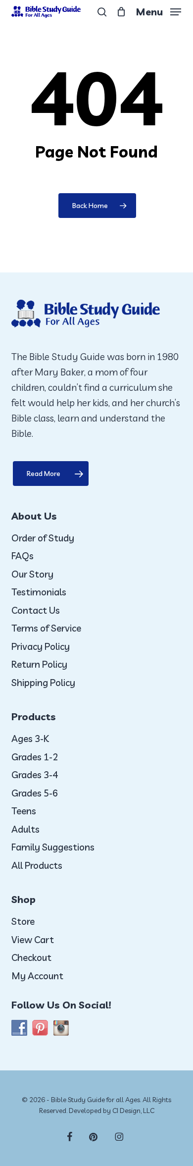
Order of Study (42, 538)
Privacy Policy (40, 646)
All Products (36, 865)
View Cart (32, 940)
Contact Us (35, 610)
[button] (158, 10)
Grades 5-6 (34, 793)
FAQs (22, 556)
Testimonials (38, 592)
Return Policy (39, 664)
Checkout (31, 957)
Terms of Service (46, 628)
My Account (37, 976)
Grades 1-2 (34, 757)
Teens (23, 811)
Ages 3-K (30, 738)
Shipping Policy (43, 683)
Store (23, 921)
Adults (25, 829)
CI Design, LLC (133, 1110)
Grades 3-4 (34, 775)
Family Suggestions (53, 847)
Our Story (32, 574)
